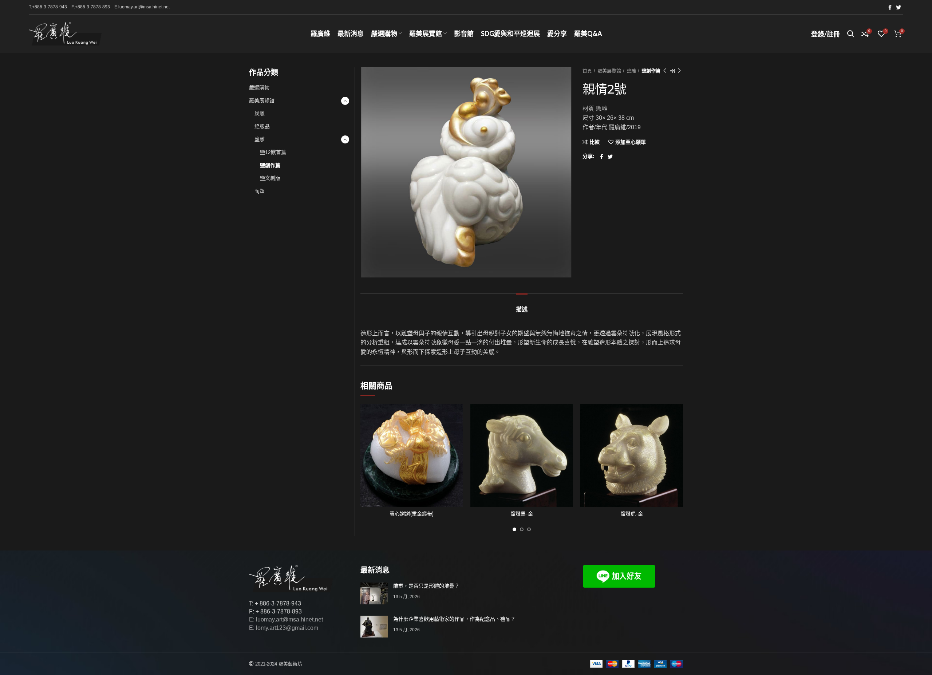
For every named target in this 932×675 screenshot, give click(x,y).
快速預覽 (458, 432)
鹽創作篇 (650, 71)
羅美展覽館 (609, 71)
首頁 (587, 71)
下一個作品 (679, 71)
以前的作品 (664, 71)
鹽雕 (631, 71)
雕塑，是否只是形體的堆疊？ (426, 586)
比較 (594, 142)
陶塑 (259, 191)
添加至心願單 (630, 142)
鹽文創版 (270, 178)
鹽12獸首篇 (273, 152)
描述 (522, 309)
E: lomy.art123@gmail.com (283, 628)
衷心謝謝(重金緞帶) (412, 513)
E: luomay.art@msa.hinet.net (286, 619)
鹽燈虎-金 (631, 513)
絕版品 (262, 126)
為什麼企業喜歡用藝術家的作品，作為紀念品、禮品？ (454, 619)
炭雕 (259, 113)
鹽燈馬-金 (521, 513)
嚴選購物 (259, 87)
